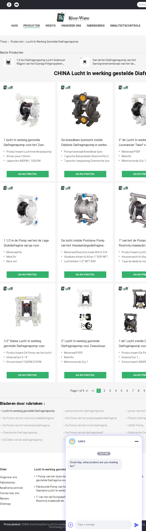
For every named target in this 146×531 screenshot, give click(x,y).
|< (87, 390)
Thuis (3, 41)
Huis (14, 25)
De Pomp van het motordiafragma (86, 425)
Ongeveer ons (71, 25)
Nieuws (4, 498)
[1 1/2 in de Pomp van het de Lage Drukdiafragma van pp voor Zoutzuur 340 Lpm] (27, 210)
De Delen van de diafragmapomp (22, 439)
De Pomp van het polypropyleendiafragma (91, 418)
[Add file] (70, 525)
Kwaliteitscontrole (125, 25)
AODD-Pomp (136, 425)
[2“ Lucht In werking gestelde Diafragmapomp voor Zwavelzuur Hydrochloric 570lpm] (85, 311)
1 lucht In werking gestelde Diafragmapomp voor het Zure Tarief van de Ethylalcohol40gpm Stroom (26, 142)
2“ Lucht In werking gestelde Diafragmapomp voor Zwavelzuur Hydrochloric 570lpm (83, 344)
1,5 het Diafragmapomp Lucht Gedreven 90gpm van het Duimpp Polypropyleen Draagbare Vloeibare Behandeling (41, 64)
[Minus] (136, 441)
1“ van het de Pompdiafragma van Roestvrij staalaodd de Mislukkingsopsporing (57, 499)
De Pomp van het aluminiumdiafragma (26, 425)
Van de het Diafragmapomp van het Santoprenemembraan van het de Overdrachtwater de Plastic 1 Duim (114, 64)
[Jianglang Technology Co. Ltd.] (73, 17)
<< (92, 390)
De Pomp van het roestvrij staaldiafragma (28, 418)
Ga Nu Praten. (27, 174)
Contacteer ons (9, 493)
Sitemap (5, 503)
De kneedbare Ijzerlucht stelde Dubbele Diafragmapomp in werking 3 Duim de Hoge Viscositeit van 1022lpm (84, 142)
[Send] (136, 525)
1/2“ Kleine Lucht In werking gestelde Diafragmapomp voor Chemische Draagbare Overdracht (26, 344)
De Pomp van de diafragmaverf (84, 432)
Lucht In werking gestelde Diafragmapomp (29, 410)
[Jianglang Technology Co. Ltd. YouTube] (16, 4)
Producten (31, 25)
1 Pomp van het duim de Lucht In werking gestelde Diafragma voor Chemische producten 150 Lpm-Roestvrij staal (61, 479)
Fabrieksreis (96, 25)
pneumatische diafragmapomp (85, 410)
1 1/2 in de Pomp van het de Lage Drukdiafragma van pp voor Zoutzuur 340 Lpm (26, 243)
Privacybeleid (12, 524)
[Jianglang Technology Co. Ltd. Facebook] (9, 4)
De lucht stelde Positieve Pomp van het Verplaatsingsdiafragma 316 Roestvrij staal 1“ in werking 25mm (82, 243)
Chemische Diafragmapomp (20, 432)
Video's (50, 25)
